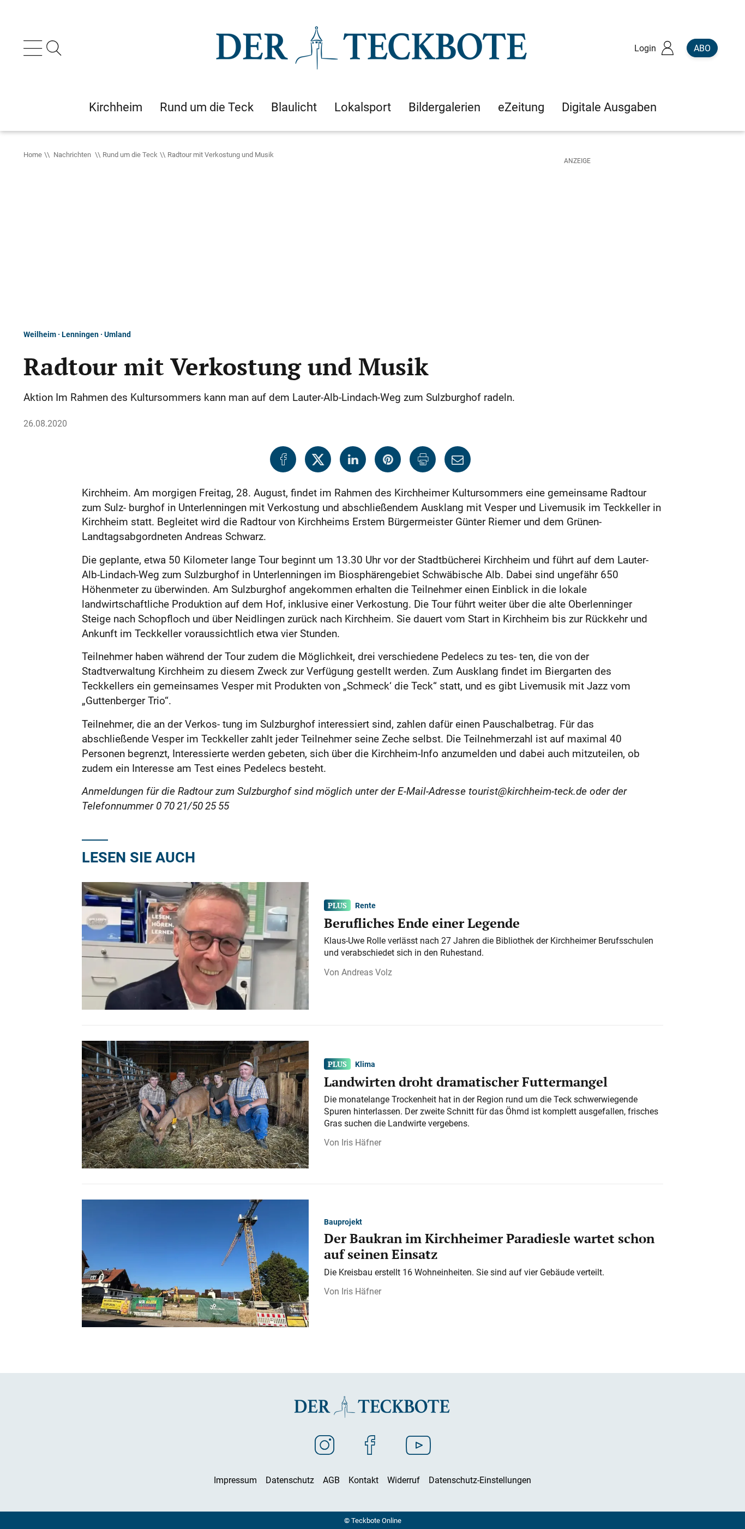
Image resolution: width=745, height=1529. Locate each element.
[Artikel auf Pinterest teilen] (388, 459)
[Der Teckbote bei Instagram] (324, 1444)
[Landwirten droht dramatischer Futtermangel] (195, 1104)
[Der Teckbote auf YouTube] (418, 1444)
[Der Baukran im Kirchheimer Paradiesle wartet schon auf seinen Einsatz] (195, 1262)
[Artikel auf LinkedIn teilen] (353, 459)
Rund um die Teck (130, 154)
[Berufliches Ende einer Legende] (195, 945)
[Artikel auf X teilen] (318, 459)
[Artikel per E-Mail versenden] (457, 459)
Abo (702, 48)
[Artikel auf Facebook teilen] (283, 459)
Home (32, 154)
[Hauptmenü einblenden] (34, 48)
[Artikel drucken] (423, 459)
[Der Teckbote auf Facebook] (370, 1444)
